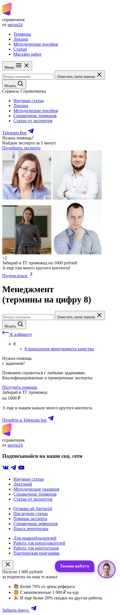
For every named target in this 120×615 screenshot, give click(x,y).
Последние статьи (30, 513)
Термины (22, 34)
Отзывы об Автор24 (32, 508)
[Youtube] (21, 469)
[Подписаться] (31, 275)
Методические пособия (35, 44)
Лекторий (22, 484)
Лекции (20, 39)
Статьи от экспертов (32, 120)
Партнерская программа (36, 553)
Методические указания (36, 489)
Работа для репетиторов (36, 548)
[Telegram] (14, 469)
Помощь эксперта (30, 518)
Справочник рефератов (35, 523)
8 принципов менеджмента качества (59, 348)
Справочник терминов (35, 115)
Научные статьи (28, 100)
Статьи (20, 49)
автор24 (15, 24)
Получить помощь (19, 387)
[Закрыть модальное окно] (7, 564)
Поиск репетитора (30, 528)
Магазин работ (27, 54)
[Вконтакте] (6, 469)
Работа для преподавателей (39, 543)
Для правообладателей (34, 538)
